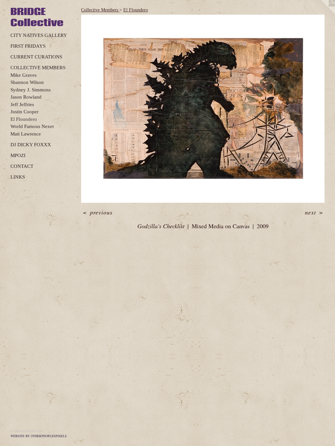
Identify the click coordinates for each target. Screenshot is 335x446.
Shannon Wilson (27, 82)
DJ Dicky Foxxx (30, 144)
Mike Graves (23, 75)
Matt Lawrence (25, 133)
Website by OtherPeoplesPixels (38, 436)
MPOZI (18, 155)
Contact (21, 166)
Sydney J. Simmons (30, 89)
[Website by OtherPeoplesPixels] (322, 13)
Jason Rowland (26, 97)
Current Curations (36, 56)
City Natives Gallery (38, 35)
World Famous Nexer (32, 126)
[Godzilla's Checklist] (203, 109)
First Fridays (27, 46)
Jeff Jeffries (22, 104)
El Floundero (23, 119)
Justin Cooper (24, 111)
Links (17, 177)
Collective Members (37, 67)
